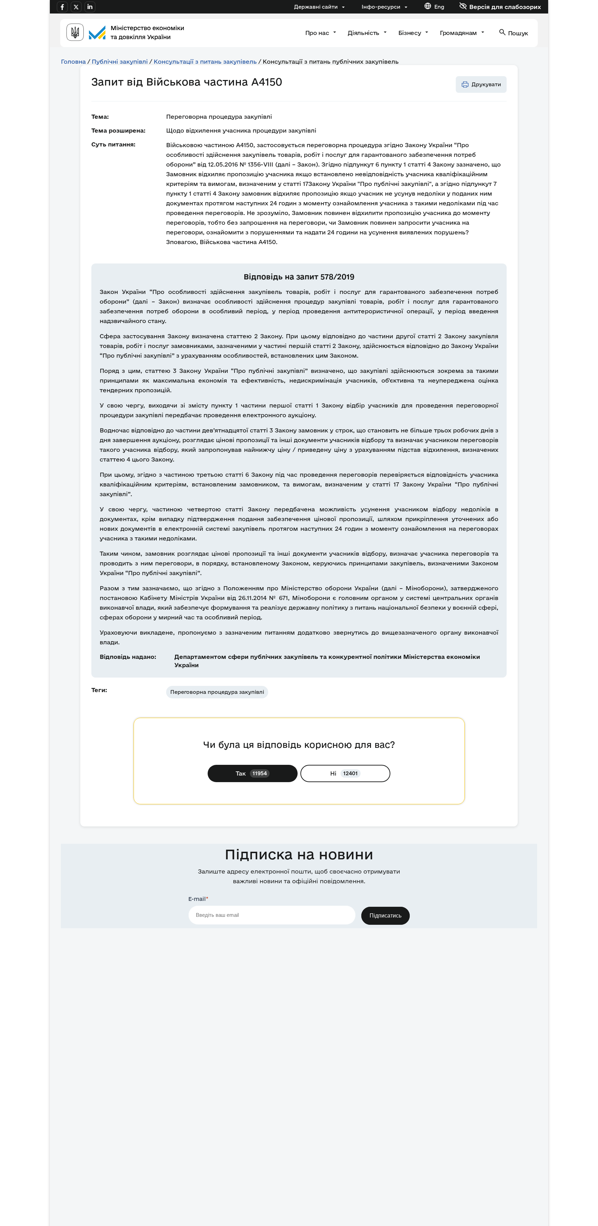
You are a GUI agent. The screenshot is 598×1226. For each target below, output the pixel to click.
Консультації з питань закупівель (205, 61)
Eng (439, 7)
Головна (73, 61)
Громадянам (459, 32)
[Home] (125, 33)
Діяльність (364, 32)
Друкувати (486, 84)
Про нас (317, 32)
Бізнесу (410, 32)
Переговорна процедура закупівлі (217, 692)
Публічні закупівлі (120, 61)
